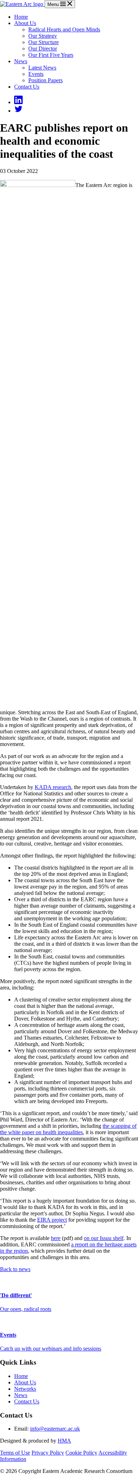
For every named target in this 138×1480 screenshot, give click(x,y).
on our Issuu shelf (103, 1238)
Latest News (42, 68)
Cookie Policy (81, 1453)
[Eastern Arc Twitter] (18, 111)
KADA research (53, 787)
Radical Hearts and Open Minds (64, 29)
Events (36, 74)
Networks (25, 1389)
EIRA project (52, 1220)
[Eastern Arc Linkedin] (18, 102)
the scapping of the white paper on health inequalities (68, 1129)
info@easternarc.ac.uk (55, 1429)
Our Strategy (42, 36)
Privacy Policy (47, 1453)
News (20, 61)
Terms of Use (15, 1453)
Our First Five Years (50, 55)
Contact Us (26, 87)
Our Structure (43, 42)
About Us (25, 23)
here (56, 1238)
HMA (64, 1441)
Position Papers (45, 80)
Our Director (42, 49)
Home (21, 17)
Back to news (15, 1269)
